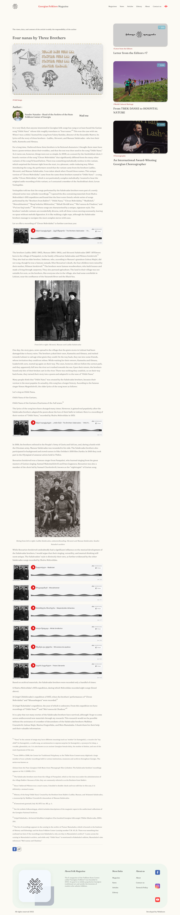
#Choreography (119, 156)
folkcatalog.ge (31, 809)
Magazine (116, 878)
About (147, 6)
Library (139, 6)
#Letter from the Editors (122, 49)
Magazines (112, 6)
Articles (130, 6)
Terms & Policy (142, 887)
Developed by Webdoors (155, 912)
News (122, 6)
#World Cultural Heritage (123, 104)
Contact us (157, 6)
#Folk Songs (17, 100)
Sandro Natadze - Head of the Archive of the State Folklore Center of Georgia (49, 115)
